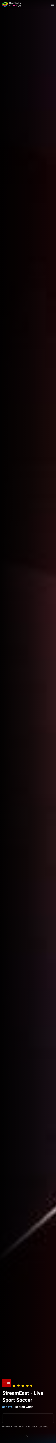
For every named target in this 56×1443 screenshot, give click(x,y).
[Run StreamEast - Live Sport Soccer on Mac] (28, 1418)
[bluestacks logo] (11, 4)
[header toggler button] (52, 4)
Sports (7, 1407)
